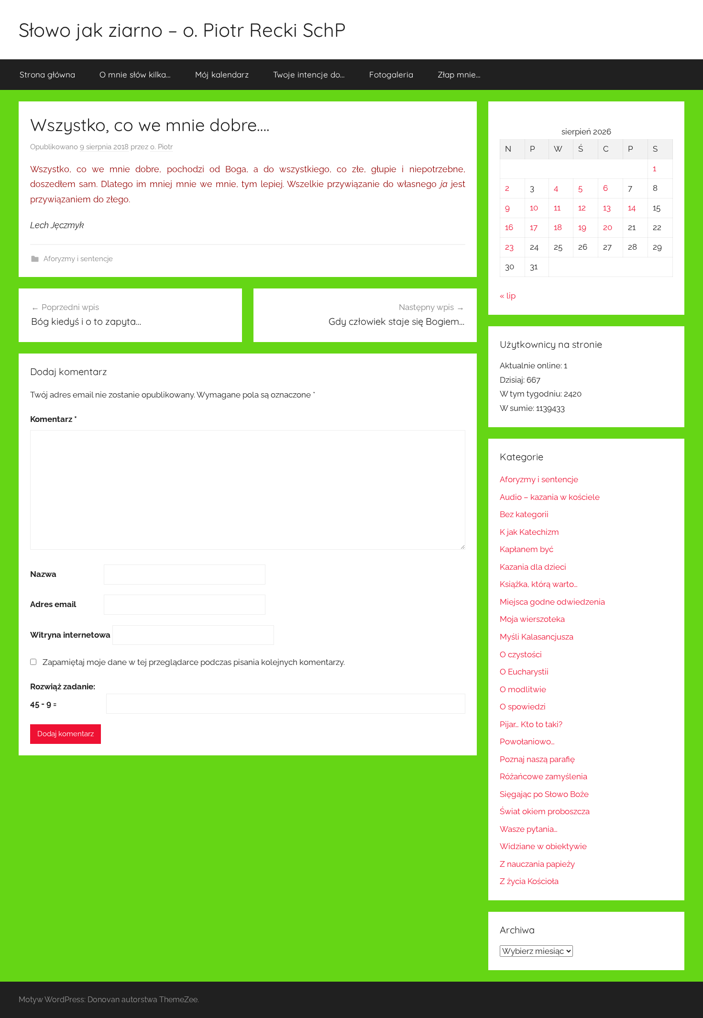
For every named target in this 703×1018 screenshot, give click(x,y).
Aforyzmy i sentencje (78, 258)
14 (632, 207)
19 (582, 227)
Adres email (53, 604)
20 (607, 227)
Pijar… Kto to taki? (531, 724)
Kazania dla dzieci (533, 567)
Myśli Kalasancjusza (536, 637)
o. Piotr (161, 147)
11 (557, 207)
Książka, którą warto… (539, 584)
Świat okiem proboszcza (545, 811)
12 (582, 207)
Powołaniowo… (527, 741)
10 (534, 207)
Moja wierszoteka (532, 619)
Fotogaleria (391, 74)
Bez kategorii (524, 514)
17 (534, 227)
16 (509, 227)
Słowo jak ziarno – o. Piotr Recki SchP (182, 30)
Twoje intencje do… (309, 74)
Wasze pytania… (529, 829)
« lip (508, 295)
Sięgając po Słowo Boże (544, 794)
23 (509, 247)
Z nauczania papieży (537, 864)
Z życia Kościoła (529, 881)
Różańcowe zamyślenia (543, 776)
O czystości (521, 654)
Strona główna (47, 74)
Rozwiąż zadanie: (62, 686)
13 (607, 207)
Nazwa (43, 574)
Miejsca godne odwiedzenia (552, 602)
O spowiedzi (523, 706)
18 (558, 227)
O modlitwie (523, 689)
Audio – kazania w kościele (550, 497)
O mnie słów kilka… (135, 74)
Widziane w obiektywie (543, 846)
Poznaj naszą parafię (537, 759)
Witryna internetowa (70, 635)
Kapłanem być (526, 549)
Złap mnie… (459, 74)
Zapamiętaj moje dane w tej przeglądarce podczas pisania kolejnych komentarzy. (194, 662)
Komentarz (53, 419)
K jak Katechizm (529, 532)
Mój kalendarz (222, 74)
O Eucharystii (524, 671)
